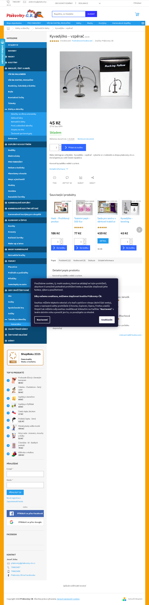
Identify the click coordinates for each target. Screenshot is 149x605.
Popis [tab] (53, 260)
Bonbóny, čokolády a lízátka (21, 85)
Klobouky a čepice (17, 220)
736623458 (15, 571)
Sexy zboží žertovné (18, 290)
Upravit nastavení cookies (68, 599)
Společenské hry (16, 307)
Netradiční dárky (18, 121)
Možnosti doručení (86, 139)
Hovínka (12, 191)
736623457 (15, 567)
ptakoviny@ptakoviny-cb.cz (23, 563)
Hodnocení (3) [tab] (79, 260)
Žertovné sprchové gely (21, 133)
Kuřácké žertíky (15, 237)
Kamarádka (16, 324)
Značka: (104, 40)
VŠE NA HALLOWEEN (17, 74)
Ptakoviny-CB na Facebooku (23, 575)
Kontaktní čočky (16, 97)
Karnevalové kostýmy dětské (23, 208)
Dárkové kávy (17, 118)
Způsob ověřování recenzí (74, 585)
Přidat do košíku (75, 147)
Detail (103, 241)
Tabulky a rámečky (17, 319)
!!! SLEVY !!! (13, 45)
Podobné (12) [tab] (65, 260)
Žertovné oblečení (17, 335)
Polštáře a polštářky (18, 272)
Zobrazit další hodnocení (130, 335)
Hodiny (11, 185)
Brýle (10, 91)
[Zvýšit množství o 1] (59, 145)
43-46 (99, 249)
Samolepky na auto (17, 284)
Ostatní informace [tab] (106, 260)
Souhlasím (106, 319)
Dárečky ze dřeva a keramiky (23, 114)
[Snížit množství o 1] (59, 149)
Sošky (11, 302)
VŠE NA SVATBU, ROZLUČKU (20, 80)
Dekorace (12, 138)
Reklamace (83, 3)
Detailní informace (57, 169)
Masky (11, 56)
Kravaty (12, 232)
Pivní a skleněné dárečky (22, 125)
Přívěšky (12, 278)
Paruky (12, 261)
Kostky (11, 226)
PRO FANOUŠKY (15, 161)
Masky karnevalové (18, 249)
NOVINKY (12, 50)
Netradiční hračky (16, 255)
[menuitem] (14, 23)
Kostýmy (12, 62)
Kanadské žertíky (16, 196)
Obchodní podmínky (64, 3)
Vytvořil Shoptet (135, 599)
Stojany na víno (17, 129)
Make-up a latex (15, 243)
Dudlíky (11, 150)
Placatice (12, 267)
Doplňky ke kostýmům (19, 144)
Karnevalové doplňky (19, 202)
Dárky (11, 340)
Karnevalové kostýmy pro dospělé (24, 214)
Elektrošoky (14, 156)
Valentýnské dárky (18, 329)
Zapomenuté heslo (15, 501)
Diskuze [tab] (91, 260)
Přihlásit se (15, 492)
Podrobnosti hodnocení (82, 41)
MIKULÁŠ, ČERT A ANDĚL (19, 68)
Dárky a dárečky (15, 109)
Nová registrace (14, 498)
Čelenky (12, 103)
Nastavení (42, 319)
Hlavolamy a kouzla (17, 173)
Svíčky (11, 313)
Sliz (9, 296)
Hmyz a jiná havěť (16, 179)
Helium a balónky (16, 167)
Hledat (91, 14)
